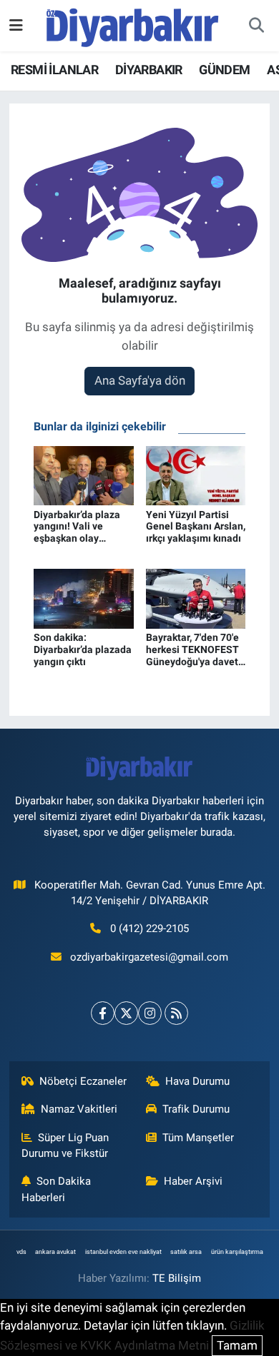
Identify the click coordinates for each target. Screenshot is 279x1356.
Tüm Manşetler (198, 1137)
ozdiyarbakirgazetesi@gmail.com (149, 957)
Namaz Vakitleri (79, 1109)
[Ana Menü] (16, 25)
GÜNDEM (224, 69)
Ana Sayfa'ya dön (139, 380)
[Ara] (256, 25)
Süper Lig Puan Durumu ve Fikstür (65, 1145)
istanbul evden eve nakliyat (123, 1251)
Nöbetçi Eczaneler (83, 1081)
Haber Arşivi (193, 1181)
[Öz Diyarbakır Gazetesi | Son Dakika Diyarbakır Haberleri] (133, 24)
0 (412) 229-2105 (149, 928)
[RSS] (176, 1013)
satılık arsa (186, 1251)
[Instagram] (150, 1013)
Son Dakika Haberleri (56, 1189)
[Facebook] (102, 1013)
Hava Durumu (197, 1081)
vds (21, 1251)
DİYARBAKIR (148, 69)
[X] (126, 1013)
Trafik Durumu (196, 1109)
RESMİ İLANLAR (54, 69)
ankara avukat (55, 1251)
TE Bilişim (176, 1278)
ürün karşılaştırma (237, 1251)
